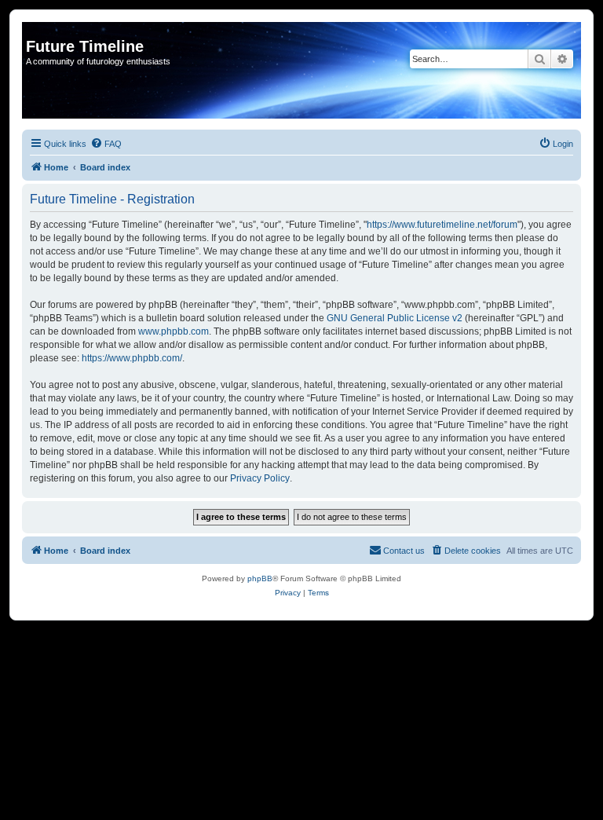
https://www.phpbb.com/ (132, 358)
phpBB (259, 578)
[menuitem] (106, 143)
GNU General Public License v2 (394, 318)
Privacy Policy (260, 478)
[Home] (35, 30)
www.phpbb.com (173, 331)
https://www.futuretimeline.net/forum (442, 224)
